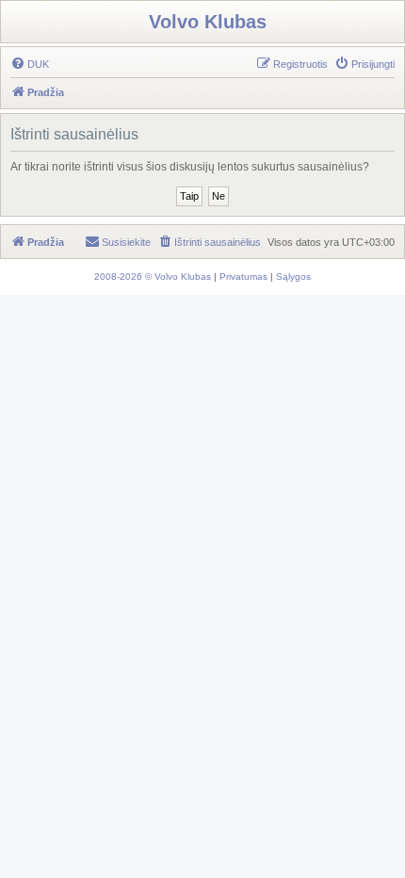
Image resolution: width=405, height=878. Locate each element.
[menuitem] (29, 64)
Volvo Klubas (208, 21)
